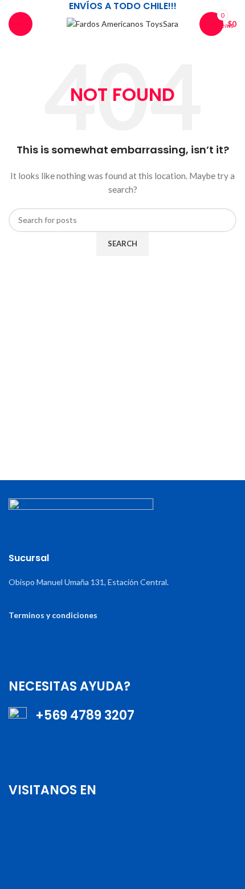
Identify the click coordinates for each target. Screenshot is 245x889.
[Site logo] (122, 23)
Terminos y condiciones (53, 615)
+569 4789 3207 (80, 715)
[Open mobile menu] (20, 24)
